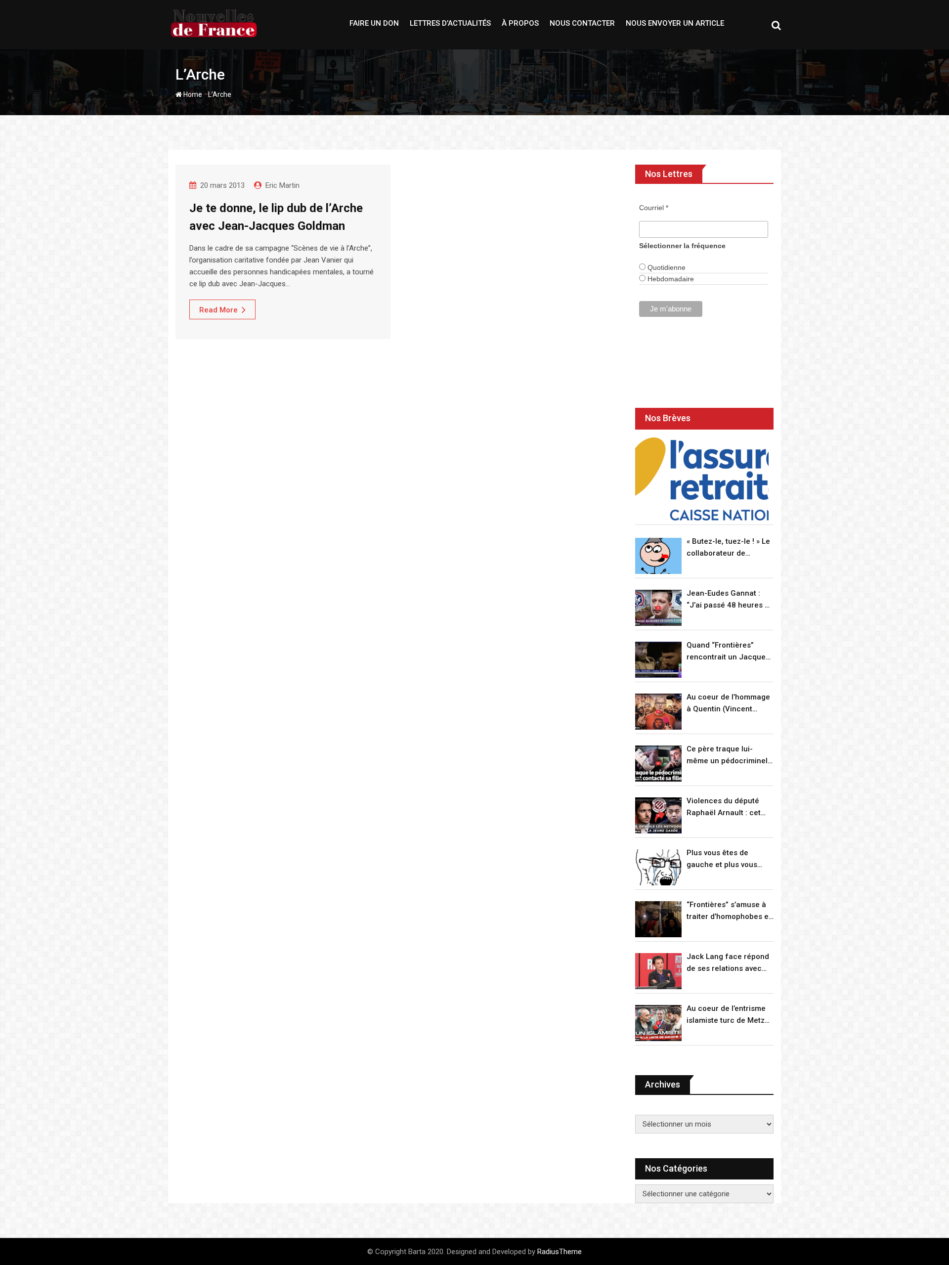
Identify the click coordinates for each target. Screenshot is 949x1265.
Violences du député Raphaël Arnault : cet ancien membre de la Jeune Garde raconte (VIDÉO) (724, 807)
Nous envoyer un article (675, 23)
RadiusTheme (559, 1251)
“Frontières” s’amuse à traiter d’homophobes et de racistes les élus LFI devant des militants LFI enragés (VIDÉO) (729, 911)
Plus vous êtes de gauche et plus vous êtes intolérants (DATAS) (729, 859)
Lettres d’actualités (450, 23)
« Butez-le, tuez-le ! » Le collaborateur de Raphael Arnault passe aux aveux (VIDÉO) (728, 548)
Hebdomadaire (670, 279)
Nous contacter (582, 23)
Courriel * (653, 208)
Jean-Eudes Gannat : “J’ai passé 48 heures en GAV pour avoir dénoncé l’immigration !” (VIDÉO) (730, 600)
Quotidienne (666, 267)
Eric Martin (282, 185)
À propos (520, 23)
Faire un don (374, 23)
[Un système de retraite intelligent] (702, 479)
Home (192, 94)
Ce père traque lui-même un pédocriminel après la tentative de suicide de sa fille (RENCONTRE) (727, 755)
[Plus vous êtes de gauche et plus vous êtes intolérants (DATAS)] (658, 867)
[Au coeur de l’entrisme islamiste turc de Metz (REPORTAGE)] (658, 1023)
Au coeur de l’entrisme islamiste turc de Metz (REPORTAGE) (726, 1015)
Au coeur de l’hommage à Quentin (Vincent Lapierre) (728, 704)
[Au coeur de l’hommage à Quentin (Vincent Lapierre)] (658, 712)
